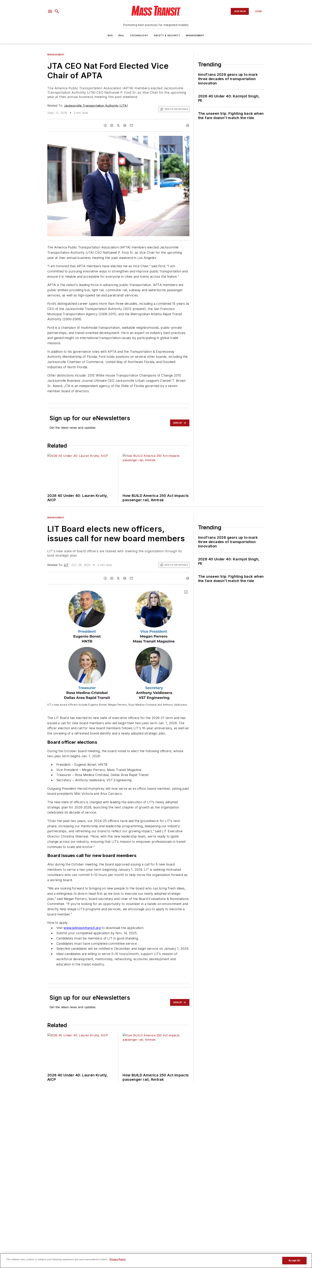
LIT (66, 565)
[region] (156, 1260)
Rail (121, 35)
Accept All (294, 1260)
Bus (110, 35)
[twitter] (118, 125)
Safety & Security (167, 35)
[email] (131, 125)
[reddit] (125, 125)
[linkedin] (112, 125)
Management (195, 35)
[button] (50, 11)
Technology (139, 35)
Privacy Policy (118, 1259)
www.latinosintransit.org (82, 928)
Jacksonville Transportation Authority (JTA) (96, 105)
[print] (187, 125)
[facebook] (105, 125)
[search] (57, 11)
